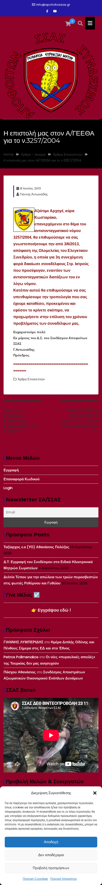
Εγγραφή (11, 470)
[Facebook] (47, 11)
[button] (95, 793)
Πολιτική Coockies (35, 879)
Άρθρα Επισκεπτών (31, 379)
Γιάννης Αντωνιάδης (34, 194)
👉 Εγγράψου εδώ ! (51, 610)
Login (8, 487)
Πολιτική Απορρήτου (63, 879)
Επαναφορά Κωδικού (22, 479)
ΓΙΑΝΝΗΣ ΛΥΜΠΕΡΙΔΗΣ (23, 642)
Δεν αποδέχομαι (51, 854)
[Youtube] (55, 11)
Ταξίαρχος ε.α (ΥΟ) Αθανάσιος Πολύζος (36, 546)
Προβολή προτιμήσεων (51, 867)
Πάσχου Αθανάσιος (20, 672)
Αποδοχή (51, 841)
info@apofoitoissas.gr (53, 4)
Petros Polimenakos (21, 656)
